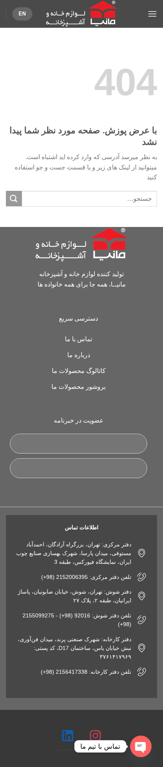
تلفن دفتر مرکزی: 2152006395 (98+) (86, 577)
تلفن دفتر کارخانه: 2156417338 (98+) (86, 672)
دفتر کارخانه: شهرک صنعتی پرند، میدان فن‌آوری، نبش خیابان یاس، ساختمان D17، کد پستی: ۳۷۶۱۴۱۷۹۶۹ (74, 648)
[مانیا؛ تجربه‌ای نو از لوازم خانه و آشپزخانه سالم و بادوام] (81, 14)
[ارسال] (14, 198)
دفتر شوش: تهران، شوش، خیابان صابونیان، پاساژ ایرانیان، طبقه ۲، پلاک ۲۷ (74, 596)
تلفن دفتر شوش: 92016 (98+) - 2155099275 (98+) (77, 619)
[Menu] (152, 13)
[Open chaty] (141, 746)
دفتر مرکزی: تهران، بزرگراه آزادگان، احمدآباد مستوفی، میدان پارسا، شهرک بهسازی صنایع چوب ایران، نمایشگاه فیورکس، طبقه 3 (73, 553)
